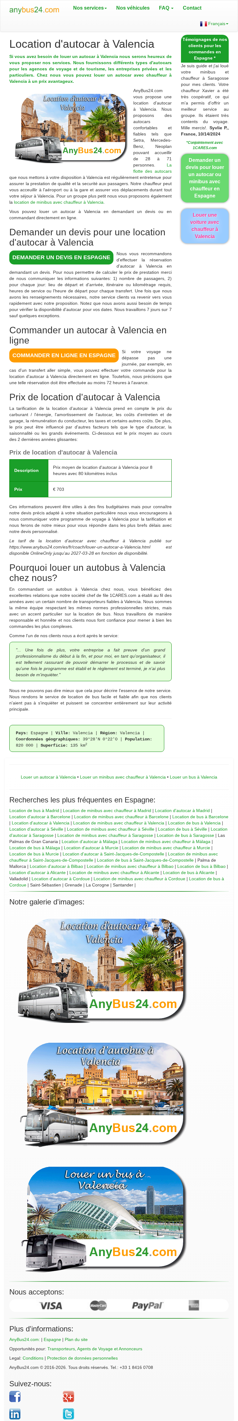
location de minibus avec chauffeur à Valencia (59, 202)
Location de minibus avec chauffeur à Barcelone (121, 816)
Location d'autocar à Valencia (40, 822)
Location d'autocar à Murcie (91, 847)
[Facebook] (33, 1396)
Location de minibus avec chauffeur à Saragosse (105, 835)
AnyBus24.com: (24, 1339)
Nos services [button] (88, 8)
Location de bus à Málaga (34, 847)
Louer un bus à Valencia (193, 777)
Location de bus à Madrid (34, 810)
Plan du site (76, 1339)
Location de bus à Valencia (194, 822)
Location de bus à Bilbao (201, 866)
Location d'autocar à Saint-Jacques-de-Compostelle (113, 853)
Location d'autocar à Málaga (89, 841)
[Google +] (141, 1396)
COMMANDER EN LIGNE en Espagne (64, 355)
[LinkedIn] (33, 1413)
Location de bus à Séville (182, 829)
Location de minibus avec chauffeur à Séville (110, 829)
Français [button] (216, 23)
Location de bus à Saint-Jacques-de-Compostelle (145, 860)
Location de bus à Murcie (34, 853)
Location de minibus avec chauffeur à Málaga (165, 841)
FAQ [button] (164, 8)
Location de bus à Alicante (188, 872)
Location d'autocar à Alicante (37, 872)
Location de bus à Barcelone (200, 816)
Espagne (52, 1339)
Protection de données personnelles (82, 1358)
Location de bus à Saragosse (185, 835)
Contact (192, 8)
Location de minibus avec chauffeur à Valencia (118, 822)
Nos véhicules (133, 8)
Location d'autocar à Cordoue (61, 878)
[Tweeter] (141, 1413)
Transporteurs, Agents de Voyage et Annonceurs (94, 1348)
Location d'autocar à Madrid (182, 810)
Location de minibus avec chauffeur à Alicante (114, 872)
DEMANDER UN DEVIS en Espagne (61, 257)
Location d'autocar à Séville (36, 829)
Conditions (33, 1358)
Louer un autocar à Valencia (48, 777)
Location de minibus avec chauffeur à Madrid (107, 810)
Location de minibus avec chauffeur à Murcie (166, 847)
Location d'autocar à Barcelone (39, 816)
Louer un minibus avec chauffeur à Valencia (123, 777)
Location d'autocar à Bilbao (56, 866)
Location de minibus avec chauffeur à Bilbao (130, 866)
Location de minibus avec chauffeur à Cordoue (139, 878)
